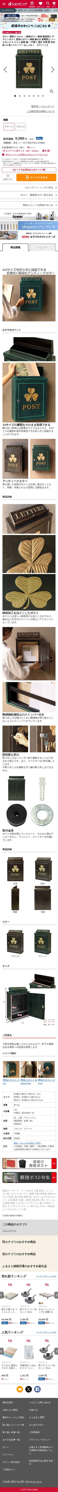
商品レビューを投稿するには (38, 205)
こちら (38, 1482)
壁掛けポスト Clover (46, 1081)
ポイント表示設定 (11, 1462)
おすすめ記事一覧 (11, 1440)
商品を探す (7, 1402)
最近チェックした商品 (13, 1417)
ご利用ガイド (8, 1469)
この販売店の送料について (41, 111)
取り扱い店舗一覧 (11, 1432)
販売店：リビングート (43, 106)
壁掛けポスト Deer (11, 1081)
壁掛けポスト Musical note (29, 1081)
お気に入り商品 (10, 1410)
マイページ (7, 1455)
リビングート (9, 1230)
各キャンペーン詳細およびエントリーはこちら (27, 154)
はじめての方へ (36, 1425)
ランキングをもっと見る (46, 1276)
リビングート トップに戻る (39, 187)
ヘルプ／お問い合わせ (40, 1402)
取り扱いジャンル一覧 (13, 1425)
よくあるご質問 (36, 1417)
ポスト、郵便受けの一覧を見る (37, 195)
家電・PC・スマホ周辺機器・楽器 (33, 10)
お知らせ (33, 1410)
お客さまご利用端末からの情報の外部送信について (41, 1450)
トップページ (8, 10)
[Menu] (4, 4)
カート (5, 1447)
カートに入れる (36, 177)
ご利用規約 (34, 1432)
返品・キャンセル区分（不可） (28, 1143)
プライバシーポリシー (40, 1440)
